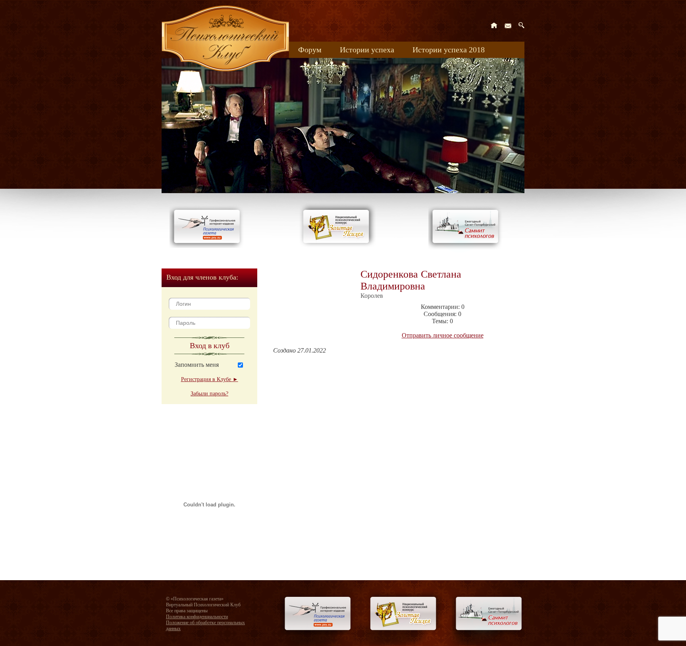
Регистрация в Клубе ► (209, 379)
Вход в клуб (209, 345)
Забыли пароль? (209, 394)
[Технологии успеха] (467, 250)
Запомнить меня (197, 364)
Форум (310, 49)
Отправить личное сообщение (443, 335)
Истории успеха (367, 49)
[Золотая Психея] (337, 245)
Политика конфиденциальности (197, 616)
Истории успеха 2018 (448, 49)
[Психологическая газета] (208, 245)
